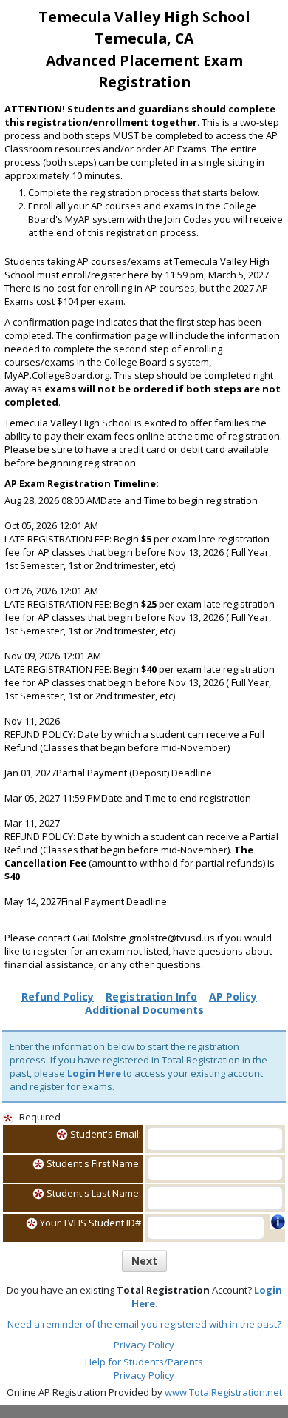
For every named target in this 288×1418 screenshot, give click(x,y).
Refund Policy (57, 996)
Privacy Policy (144, 1344)
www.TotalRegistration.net (223, 1392)
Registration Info (151, 996)
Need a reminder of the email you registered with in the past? (144, 1324)
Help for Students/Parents (144, 1361)
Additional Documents (144, 1010)
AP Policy (233, 996)
